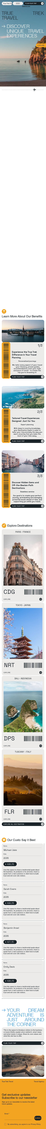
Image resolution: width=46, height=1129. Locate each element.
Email (6, 1114)
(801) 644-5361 (26, 6)
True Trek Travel (8, 3)
